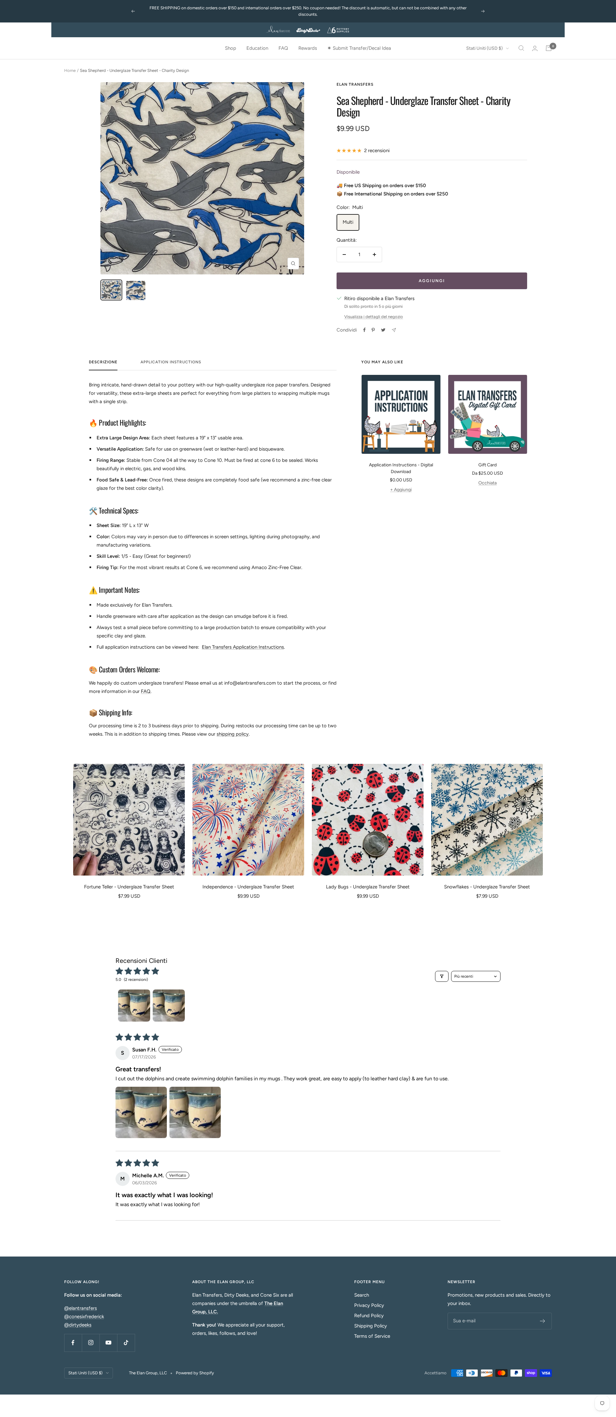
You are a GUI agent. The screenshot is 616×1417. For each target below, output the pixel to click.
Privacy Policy (369, 1305)
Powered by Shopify (195, 1372)
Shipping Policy (370, 1326)
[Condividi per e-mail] (394, 330)
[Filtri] (442, 976)
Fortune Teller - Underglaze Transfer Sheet (129, 887)
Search (361, 1295)
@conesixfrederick (84, 1316)
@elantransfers (80, 1308)
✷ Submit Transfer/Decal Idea (359, 48)
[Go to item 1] (134, 1005)
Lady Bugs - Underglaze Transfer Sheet (368, 887)
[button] (141, 1112)
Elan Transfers (355, 84)
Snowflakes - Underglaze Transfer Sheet (487, 887)
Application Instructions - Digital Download (401, 468)
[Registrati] (542, 1321)
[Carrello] (548, 48)
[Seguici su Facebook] (73, 1343)
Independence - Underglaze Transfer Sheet (248, 887)
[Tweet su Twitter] (383, 330)
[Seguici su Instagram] (90, 1343)
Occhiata (487, 483)
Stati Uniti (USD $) (484, 48)
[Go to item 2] (169, 1005)
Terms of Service (372, 1336)
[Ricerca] (521, 48)
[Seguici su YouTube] (108, 1343)
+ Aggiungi (401, 489)
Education (257, 48)
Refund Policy (369, 1315)
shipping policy (233, 734)
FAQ (283, 48)
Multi (348, 222)
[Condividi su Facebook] (364, 330)
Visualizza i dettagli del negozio (373, 316)
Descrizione (103, 362)
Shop (230, 48)
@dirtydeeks (77, 1325)
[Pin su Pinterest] (373, 330)
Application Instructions (171, 362)
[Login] (535, 48)
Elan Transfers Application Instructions (243, 647)
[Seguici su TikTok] (126, 1343)
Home (70, 70)
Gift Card (487, 465)
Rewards (307, 48)
